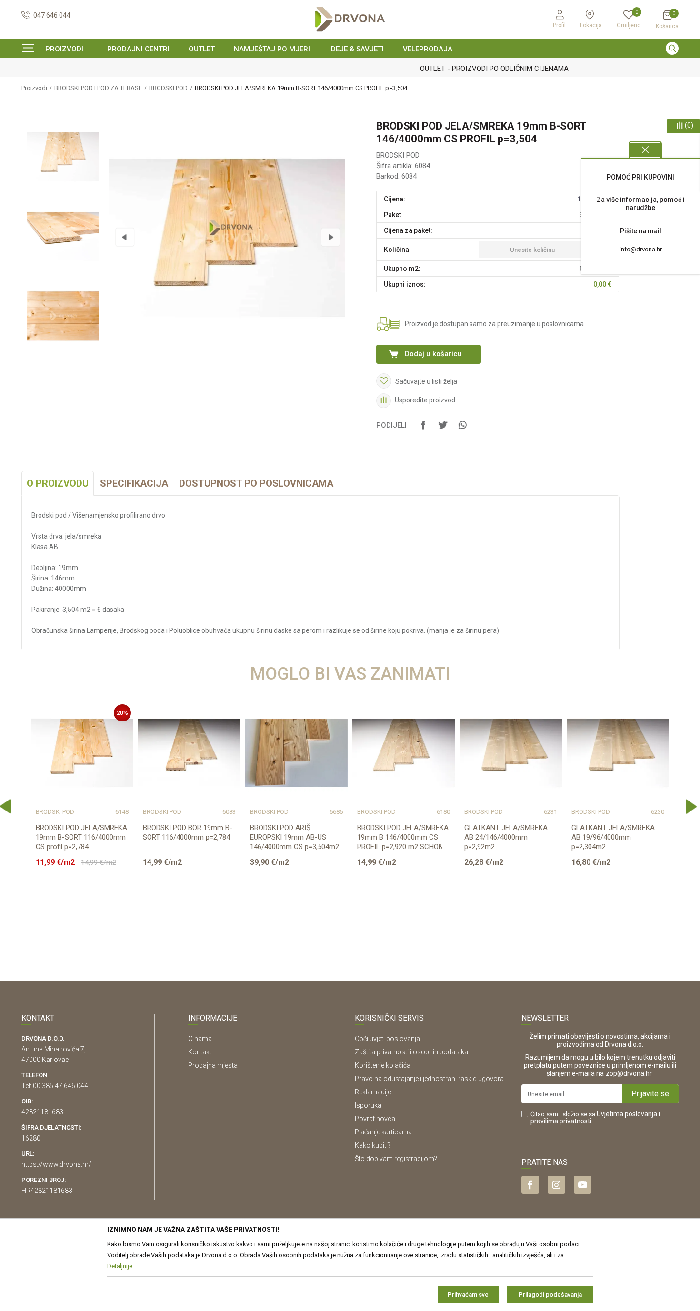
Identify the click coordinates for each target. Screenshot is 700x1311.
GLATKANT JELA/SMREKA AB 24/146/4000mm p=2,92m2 (506, 837)
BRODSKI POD (168, 87)
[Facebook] (423, 429)
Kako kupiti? (372, 1145)
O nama (200, 1038)
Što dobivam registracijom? (396, 1158)
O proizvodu (58, 483)
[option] (350, 68)
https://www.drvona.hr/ (56, 1164)
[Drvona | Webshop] (350, 19)
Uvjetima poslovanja (627, 1114)
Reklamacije (373, 1092)
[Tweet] (442, 429)
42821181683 (42, 1112)
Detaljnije (81, 916)
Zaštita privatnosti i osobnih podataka (411, 1052)
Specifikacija (134, 483)
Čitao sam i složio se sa (595, 1118)
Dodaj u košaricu (433, 354)
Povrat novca (375, 1118)
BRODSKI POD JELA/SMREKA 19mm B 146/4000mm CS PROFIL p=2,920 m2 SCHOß (403, 837)
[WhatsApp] (462, 429)
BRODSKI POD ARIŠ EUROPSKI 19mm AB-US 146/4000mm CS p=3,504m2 (294, 837)
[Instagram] (556, 1185)
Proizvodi (34, 87)
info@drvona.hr (641, 249)
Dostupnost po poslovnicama (256, 483)
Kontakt (199, 1052)
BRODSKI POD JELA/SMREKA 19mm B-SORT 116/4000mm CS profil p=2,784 (81, 837)
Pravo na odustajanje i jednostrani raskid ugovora (429, 1078)
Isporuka (368, 1105)
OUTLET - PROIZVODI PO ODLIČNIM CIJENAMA (349, 68)
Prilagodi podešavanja (550, 1294)
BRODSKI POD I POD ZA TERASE (98, 87)
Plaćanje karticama (383, 1132)
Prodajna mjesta (213, 1065)
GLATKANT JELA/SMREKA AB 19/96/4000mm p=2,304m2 (613, 837)
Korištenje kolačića (382, 1065)
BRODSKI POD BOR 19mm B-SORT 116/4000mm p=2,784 (187, 832)
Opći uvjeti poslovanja (387, 1038)
